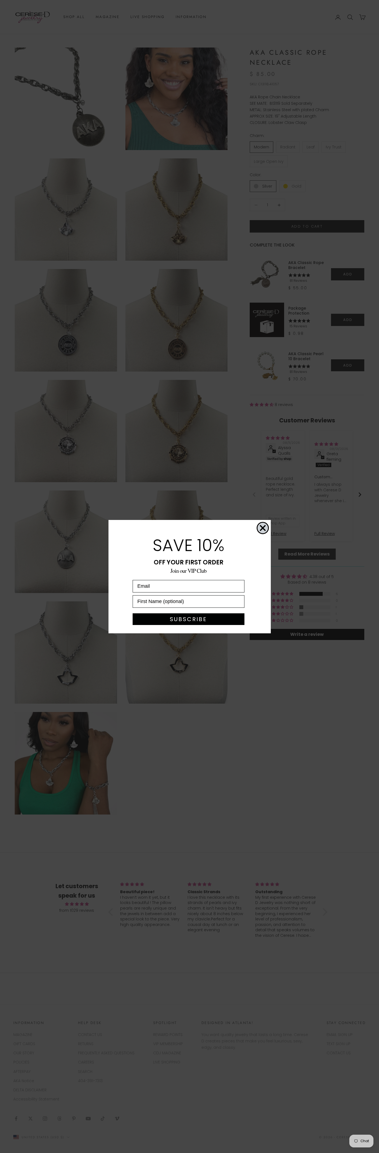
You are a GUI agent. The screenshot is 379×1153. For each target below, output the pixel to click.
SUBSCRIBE (188, 619)
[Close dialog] (263, 528)
